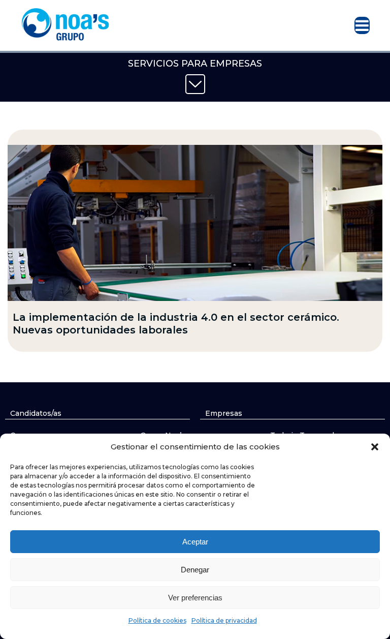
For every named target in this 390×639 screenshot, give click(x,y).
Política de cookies (157, 620)
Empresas (223, 413)
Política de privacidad (224, 620)
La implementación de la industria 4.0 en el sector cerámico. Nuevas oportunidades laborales (176, 323)
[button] (375, 447)
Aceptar (195, 541)
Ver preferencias (195, 597)
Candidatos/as (35, 413)
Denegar (195, 569)
